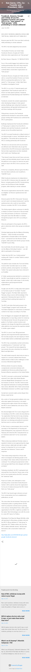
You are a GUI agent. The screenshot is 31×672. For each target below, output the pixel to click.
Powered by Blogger (16, 665)
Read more (26, 611)
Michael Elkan (19, 668)
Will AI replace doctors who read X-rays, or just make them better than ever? (12, 618)
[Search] (29, 3)
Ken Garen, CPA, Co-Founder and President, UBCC (15, 5)
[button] (29, 16)
